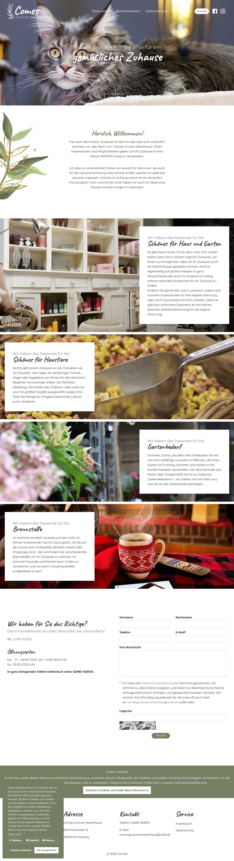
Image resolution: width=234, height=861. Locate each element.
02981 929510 (22, 639)
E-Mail (181, 632)
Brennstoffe (182, 11)
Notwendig (18, 840)
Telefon (124, 632)
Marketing (51, 840)
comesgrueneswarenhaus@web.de (152, 702)
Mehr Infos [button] (15, 834)
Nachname (184, 617)
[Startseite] (29, 11)
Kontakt (202, 11)
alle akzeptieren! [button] (46, 850)
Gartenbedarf (156, 11)
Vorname (126, 617)
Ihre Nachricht (130, 647)
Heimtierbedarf (128, 11)
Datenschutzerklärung (157, 683)
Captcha (125, 711)
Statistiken (35, 840)
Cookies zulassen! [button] (20, 850)
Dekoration (101, 11)
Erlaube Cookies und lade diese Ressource (117, 790)
